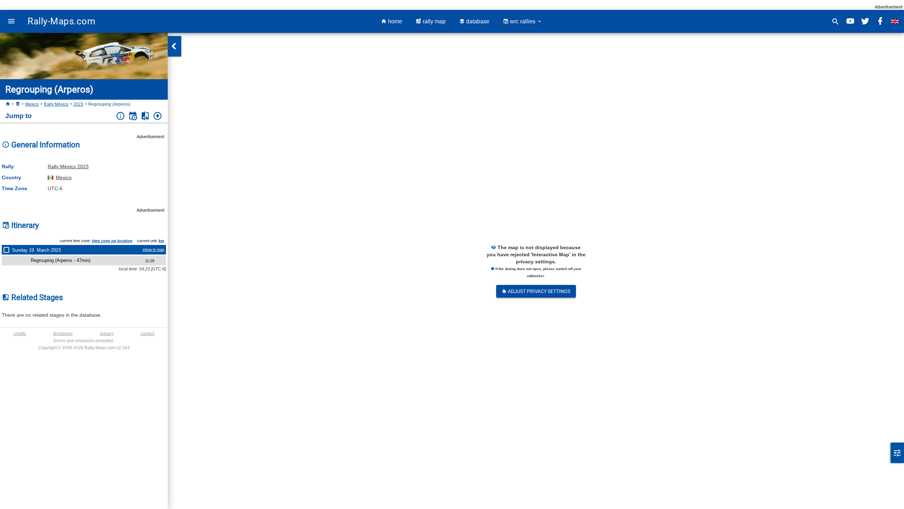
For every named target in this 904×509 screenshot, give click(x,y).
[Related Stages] (145, 116)
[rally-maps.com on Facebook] (880, 21)
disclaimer (63, 333)
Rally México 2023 (68, 166)
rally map (433, 21)
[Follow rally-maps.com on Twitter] (865, 21)
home (394, 21)
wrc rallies (523, 21)
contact (147, 333)
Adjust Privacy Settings (538, 291)
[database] (17, 104)
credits (19, 333)
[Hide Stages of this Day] (8, 249)
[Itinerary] (133, 116)
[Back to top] (157, 116)
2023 (78, 104)
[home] (7, 104)
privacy (107, 333)
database (477, 21)
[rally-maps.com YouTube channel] (850, 21)
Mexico (32, 104)
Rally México (56, 104)
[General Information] (120, 116)
